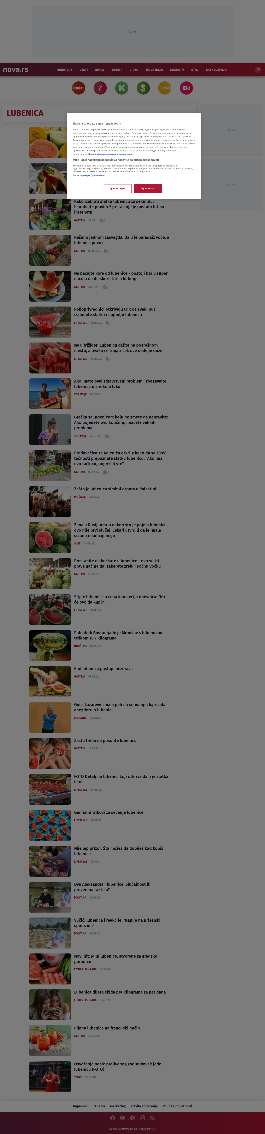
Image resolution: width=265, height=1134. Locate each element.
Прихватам (147, 188)
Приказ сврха (118, 188)
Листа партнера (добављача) (89, 175)
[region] (134, 156)
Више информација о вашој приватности (110, 154)
